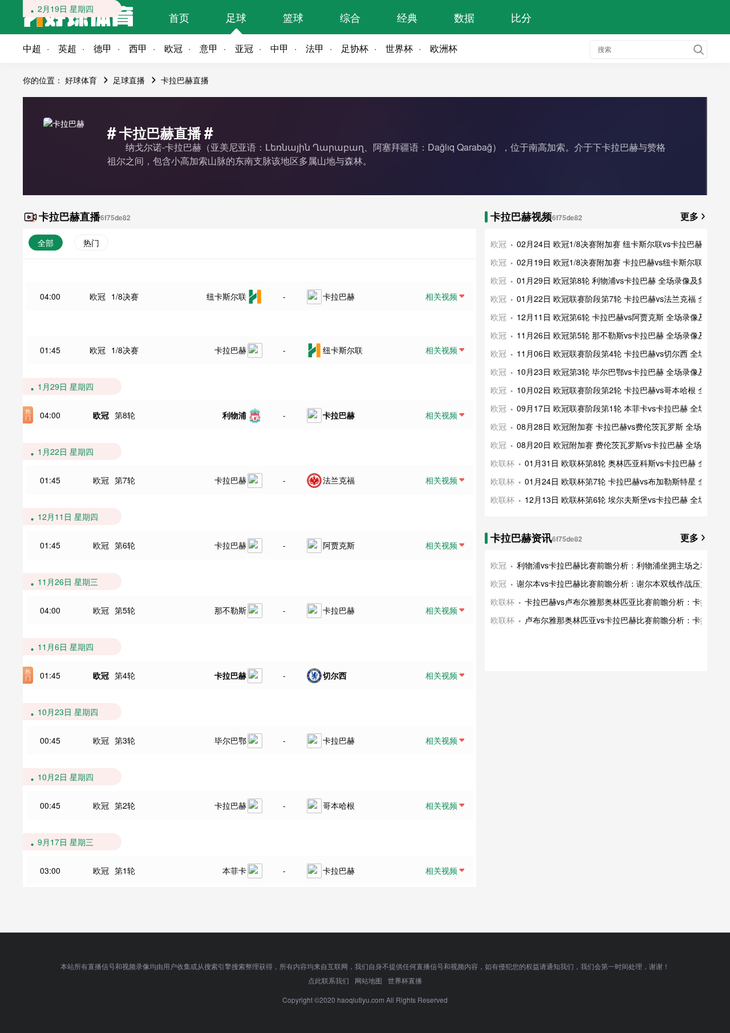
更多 (689, 216)
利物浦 (234, 415)
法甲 (315, 48)
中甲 (279, 48)
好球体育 (81, 80)
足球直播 (129, 80)
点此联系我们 (328, 980)
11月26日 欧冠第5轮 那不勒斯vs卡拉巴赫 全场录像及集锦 (619, 335)
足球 (236, 17)
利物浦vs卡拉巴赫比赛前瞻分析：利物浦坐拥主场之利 (612, 565)
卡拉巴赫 (339, 296)
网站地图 (368, 980)
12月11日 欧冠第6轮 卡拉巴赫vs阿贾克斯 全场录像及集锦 (619, 316)
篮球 (293, 17)
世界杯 (399, 48)
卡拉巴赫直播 (185, 80)
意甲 (209, 48)
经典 (407, 17)
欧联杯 (502, 463)
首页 (179, 17)
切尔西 (335, 675)
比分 (521, 17)
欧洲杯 (443, 48)
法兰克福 (339, 480)
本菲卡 (234, 870)
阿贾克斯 (339, 545)
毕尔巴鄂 (230, 740)
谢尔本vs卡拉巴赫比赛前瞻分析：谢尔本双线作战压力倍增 (620, 583)
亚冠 (244, 48)
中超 (32, 48)
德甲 (103, 48)
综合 (350, 17)
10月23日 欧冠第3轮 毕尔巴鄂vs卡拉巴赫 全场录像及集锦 (619, 371)
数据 (464, 17)
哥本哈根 (339, 805)
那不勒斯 (230, 610)
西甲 (138, 48)
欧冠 (173, 48)
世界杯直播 (405, 980)
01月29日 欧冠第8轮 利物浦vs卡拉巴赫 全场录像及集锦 (615, 280)
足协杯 (354, 48)
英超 (67, 48)
